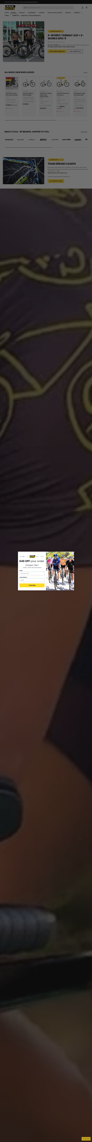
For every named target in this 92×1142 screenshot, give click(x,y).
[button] (31, 557)
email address (23, 577)
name (20, 570)
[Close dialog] (72, 553)
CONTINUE (32, 585)
